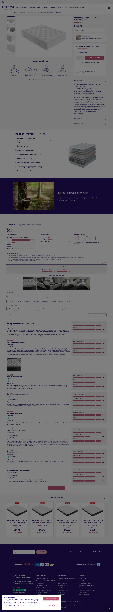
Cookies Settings (51, 605)
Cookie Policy (20, 605)
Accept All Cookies (51, 598)
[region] (31, 602)
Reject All (51, 602)
